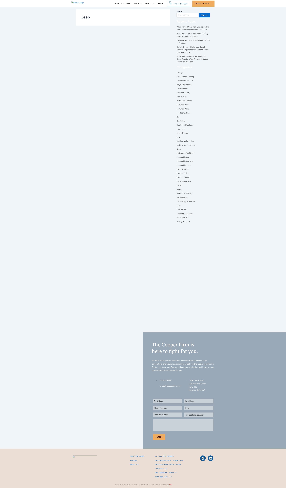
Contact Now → (203, 4)
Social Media (182, 197)
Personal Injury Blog (107, 75)
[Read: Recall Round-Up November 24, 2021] (85, 40)
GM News (181, 121)
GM (178, 117)
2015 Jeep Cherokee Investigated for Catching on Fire (134, 275)
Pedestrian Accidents (185, 153)
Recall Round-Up (133, 43)
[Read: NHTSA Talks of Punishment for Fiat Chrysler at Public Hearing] (87, 177)
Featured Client (183, 109)
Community (181, 97)
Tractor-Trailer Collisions (168, 464)
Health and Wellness (185, 125)
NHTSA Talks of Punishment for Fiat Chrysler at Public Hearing (127, 194)
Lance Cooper (182, 133)
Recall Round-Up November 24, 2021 (127, 52)
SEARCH (204, 15)
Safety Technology (154, 43)
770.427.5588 (180, 4)
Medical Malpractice (185, 141)
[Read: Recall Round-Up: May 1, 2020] (83, 73)
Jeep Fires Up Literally (130, 310)
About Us (150, 3)
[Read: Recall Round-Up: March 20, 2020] (84, 105)
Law (178, 137)
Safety (146, 43)
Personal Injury (119, 139)
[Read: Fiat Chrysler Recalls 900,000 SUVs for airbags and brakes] (87, 138)
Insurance (181, 129)
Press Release (182, 169)
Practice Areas (122, 3)
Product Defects (123, 43)
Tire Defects (161, 468)
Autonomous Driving (185, 76)
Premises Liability (163, 477)
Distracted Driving (184, 101)
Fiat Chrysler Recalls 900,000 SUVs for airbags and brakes (128, 152)
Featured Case (183, 105)
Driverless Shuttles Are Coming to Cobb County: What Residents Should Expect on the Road (192, 59)
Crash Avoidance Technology (169, 460)
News (160, 3)
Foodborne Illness (184, 113)
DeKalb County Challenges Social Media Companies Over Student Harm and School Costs (193, 49)
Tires (179, 205)
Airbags (104, 43)
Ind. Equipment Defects (166, 473)
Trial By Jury (182, 209)
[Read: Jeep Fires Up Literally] (87, 301)
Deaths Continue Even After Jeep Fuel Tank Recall (130, 236)
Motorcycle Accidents (186, 145)
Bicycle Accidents (184, 85)
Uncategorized (183, 217)
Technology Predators (186, 201)
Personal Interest (184, 165)
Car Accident (110, 43)
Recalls (141, 43)
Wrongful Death (154, 178)
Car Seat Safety (183, 93)
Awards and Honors (185, 81)
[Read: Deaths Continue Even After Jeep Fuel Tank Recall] (87, 222)
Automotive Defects (165, 456)
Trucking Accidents (185, 213)
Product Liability (183, 177)
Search (179, 11)
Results (138, 3)
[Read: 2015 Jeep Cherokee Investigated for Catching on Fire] (87, 261)
